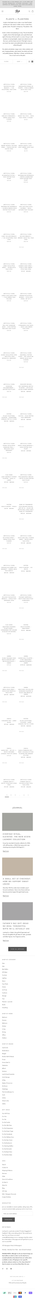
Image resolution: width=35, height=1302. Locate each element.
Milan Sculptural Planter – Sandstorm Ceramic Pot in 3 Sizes (9, 417)
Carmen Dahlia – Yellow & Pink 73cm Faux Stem (26, 783)
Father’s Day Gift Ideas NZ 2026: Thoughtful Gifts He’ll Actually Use (16, 926)
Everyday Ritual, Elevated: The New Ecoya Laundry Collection (17, 836)
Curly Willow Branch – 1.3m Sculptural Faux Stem (9, 237)
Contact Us (5, 1167)
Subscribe (8, 1219)
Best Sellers (5, 969)
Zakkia (4, 1104)
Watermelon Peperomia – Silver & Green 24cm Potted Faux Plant (9, 208)
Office (3, 1035)
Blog (3, 1188)
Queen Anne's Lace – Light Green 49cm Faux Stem (26, 147)
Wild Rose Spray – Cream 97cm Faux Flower (9, 539)
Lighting (4, 978)
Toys (3, 999)
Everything (5, 1007)
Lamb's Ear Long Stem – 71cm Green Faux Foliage (9, 297)
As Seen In (5, 1182)
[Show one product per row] (29, 61)
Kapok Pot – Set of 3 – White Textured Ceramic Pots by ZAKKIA (9, 752)
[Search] (29, 11)
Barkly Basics (5, 1050)
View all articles (17, 949)
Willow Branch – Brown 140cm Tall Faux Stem (26, 237)
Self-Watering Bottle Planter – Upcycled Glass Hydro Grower (26, 387)
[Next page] (28, 795)
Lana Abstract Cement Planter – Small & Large (9, 478)
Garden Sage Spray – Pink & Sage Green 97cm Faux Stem (26, 267)
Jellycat (4, 1068)
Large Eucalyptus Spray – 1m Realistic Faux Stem (9, 267)
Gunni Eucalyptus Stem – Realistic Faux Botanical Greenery (9, 356)
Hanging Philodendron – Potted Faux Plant (9, 387)
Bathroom (4, 1023)
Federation (5, 1065)
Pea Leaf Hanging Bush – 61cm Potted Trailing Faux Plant (9, 327)
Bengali (4, 1053)
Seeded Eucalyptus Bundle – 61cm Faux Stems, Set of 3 (26, 297)
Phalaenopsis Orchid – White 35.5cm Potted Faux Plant (26, 478)
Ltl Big (3, 1080)
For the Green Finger (7, 1131)
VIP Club (4, 1191)
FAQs (3, 1176)
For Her (4, 1119)
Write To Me (5, 1101)
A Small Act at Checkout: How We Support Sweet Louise (17, 881)
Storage (4, 996)
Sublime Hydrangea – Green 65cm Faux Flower (9, 117)
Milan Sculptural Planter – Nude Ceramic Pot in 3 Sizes (26, 722)
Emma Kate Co (6, 1062)
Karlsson (4, 1071)
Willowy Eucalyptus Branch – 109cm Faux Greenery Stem (9, 598)
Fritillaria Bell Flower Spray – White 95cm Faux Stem (26, 539)
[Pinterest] (11, 1269)
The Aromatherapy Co (8, 1092)
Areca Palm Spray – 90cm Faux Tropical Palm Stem (9, 691)
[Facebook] (2, 1269)
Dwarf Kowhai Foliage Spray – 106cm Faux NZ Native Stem (9, 147)
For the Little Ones (7, 1125)
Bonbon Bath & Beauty (8, 1056)
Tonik (3, 1095)
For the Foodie (6, 1122)
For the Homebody (7, 1134)
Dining (4, 1032)
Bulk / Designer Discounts (9, 1194)
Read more (6, 851)
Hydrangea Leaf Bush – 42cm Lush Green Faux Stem (26, 327)
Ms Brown (4, 1086)
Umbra (4, 1098)
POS (10, 1283)
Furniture (4, 975)
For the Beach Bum (7, 1152)
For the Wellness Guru (8, 1137)
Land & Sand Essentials (8, 1074)
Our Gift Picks (6, 1113)
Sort (19, 61)
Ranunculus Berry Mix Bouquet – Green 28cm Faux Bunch (9, 569)
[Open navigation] (2, 11)
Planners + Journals (7, 1002)
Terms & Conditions (7, 1179)
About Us (4, 1185)
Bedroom (4, 1017)
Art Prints (4, 990)
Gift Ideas (4, 972)
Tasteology (5, 1089)
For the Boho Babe (7, 1155)
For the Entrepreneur (7, 1128)
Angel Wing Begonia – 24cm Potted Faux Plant (26, 447)
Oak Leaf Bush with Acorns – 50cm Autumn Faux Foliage (26, 208)
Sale (3, 966)
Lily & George (6, 1077)
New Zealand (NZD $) (16, 1276)
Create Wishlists (6, 1197)
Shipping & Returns (7, 1170)
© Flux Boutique (17, 1280)
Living (3, 1029)
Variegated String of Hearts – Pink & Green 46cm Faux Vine (26, 88)
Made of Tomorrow (7, 1083)
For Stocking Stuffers (7, 1146)
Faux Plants (5, 984)
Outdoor (4, 1038)
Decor (3, 981)
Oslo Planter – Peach (9, 506)
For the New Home (7, 1140)
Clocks (4, 987)
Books (3, 1005)
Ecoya (3, 1059)
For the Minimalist (7, 1149)
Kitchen (4, 1026)
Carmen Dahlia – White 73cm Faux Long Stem (9, 783)
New (3, 963)
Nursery (4, 1020)
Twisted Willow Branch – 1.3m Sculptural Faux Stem (9, 88)
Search (4, 1164)
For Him (4, 1116)
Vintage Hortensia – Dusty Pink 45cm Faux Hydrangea (26, 598)
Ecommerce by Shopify (20, 1283)
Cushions (4, 993)
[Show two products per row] (32, 61)
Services (4, 1173)
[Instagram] (7, 1269)
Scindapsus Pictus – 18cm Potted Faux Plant (9, 177)
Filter (6, 61)
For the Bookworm (7, 1143)
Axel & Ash (5, 1048)
